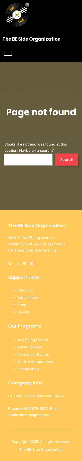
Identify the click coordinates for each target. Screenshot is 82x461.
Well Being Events (32, 340)
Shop (21, 305)
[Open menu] (8, 53)
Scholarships (28, 369)
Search (66, 159)
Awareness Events (33, 354)
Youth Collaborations (35, 362)
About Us (25, 290)
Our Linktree (27, 297)
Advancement (29, 347)
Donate (23, 312)
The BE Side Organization (32, 39)
